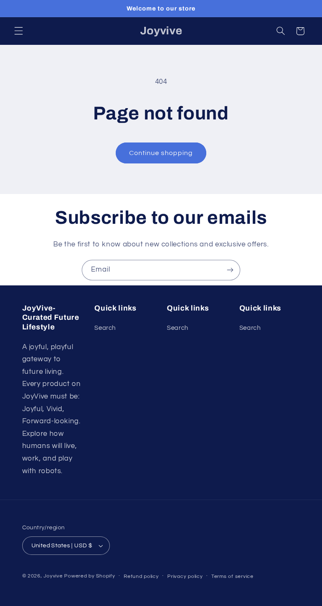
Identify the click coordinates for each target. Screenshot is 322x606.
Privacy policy (185, 576)
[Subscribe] (230, 270)
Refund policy (141, 576)
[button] (18, 31)
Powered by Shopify (89, 576)
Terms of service (232, 576)
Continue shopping (161, 153)
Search (105, 328)
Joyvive (53, 576)
